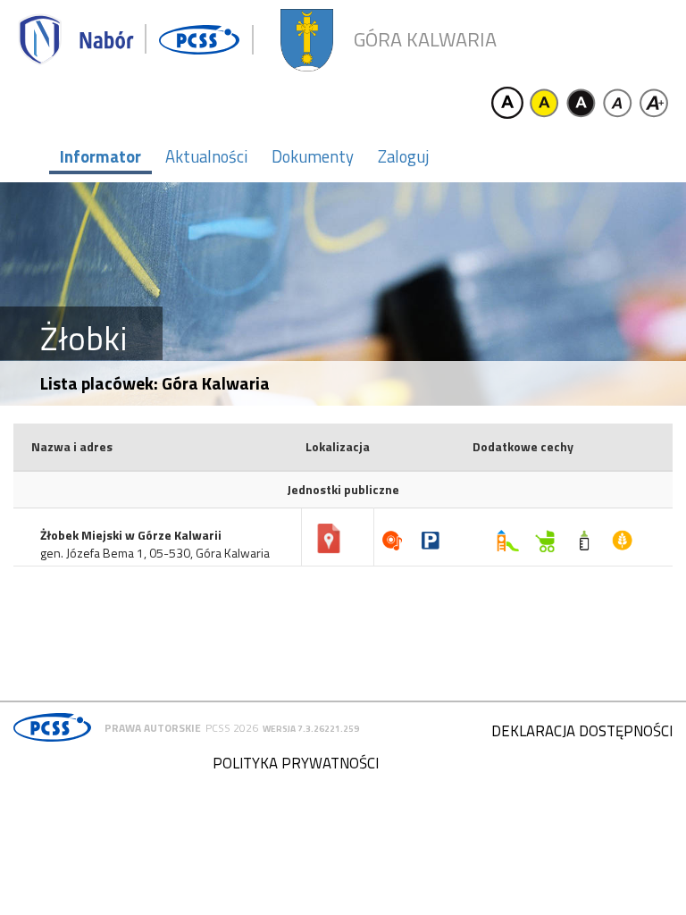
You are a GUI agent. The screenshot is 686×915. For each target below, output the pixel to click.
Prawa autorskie (153, 727)
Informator (100, 156)
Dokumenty (313, 156)
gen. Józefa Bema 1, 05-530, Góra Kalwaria (155, 553)
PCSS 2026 (231, 727)
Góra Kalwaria (425, 40)
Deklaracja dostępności (582, 731)
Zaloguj (403, 156)
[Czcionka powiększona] (654, 103)
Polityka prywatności (296, 763)
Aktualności (206, 156)
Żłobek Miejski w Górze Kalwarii (131, 535)
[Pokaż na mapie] (329, 539)
